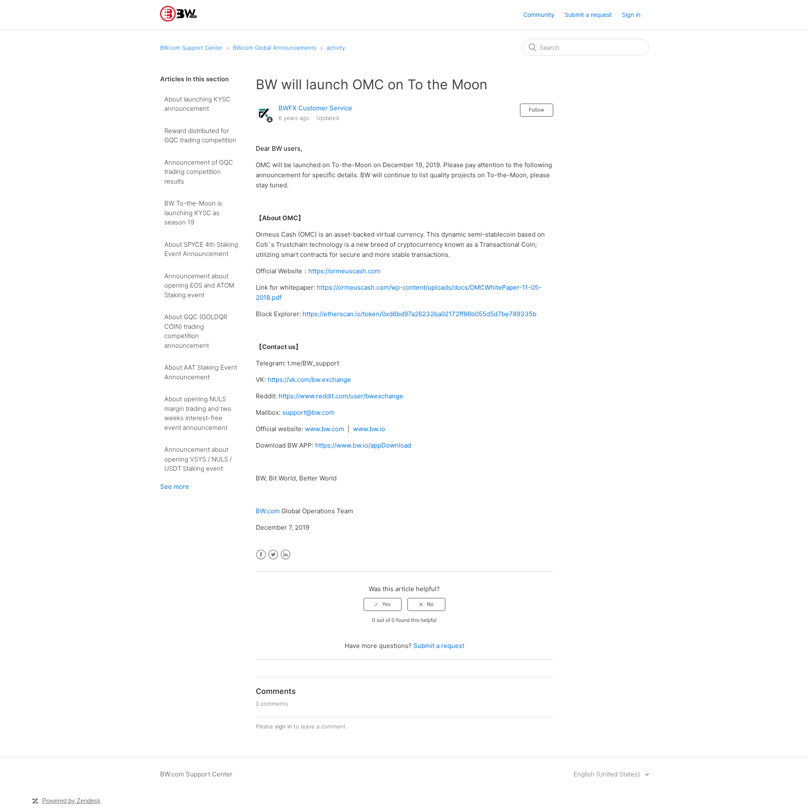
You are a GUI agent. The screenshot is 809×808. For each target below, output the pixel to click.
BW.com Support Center (191, 47)
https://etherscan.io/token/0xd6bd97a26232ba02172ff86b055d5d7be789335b (419, 314)
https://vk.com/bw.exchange (309, 380)
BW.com (268, 511)
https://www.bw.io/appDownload (363, 445)
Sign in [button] (631, 14)
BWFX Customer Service (315, 108)
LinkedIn (285, 554)
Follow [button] (536, 110)
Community (539, 14)
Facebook (261, 554)
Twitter (273, 554)
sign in (283, 726)
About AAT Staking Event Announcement (200, 372)
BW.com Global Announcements (274, 47)
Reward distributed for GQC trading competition (200, 135)
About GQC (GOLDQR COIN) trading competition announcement (195, 331)
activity (336, 47)
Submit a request (588, 14)
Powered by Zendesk (71, 800)
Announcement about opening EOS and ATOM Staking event (199, 285)
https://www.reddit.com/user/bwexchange (341, 396)
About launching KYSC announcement (197, 104)
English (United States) (607, 774)
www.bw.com (324, 429)
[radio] (383, 604)
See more (174, 487)
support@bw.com (308, 412)
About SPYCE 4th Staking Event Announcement (201, 249)
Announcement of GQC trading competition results (198, 171)
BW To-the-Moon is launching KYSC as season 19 (193, 212)
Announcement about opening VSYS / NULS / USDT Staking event (198, 458)
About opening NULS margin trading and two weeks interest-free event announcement (197, 413)
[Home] (178, 19)
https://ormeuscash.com (344, 271)
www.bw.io (369, 429)
